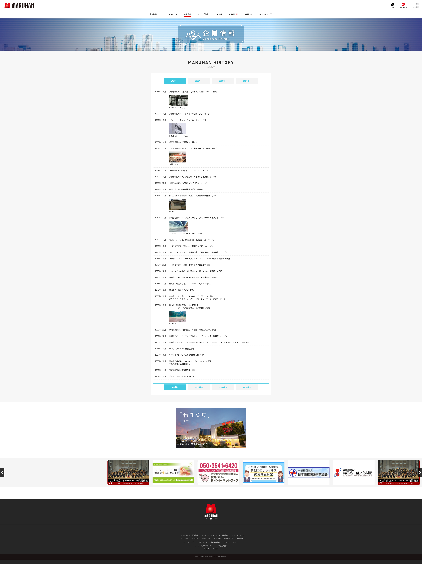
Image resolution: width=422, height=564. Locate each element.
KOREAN (413, 7)
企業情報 (187, 14)
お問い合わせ (203, 542)
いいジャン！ (264, 14)
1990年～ (199, 81)
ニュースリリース (170, 14)
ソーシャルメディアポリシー (205, 546)
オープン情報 (183, 538)
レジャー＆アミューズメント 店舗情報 (215, 535)
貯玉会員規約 (222, 546)
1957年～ (175, 81)
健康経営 (232, 14)
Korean (215, 549)
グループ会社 (203, 14)
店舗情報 (153, 14)
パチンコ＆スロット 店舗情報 (188, 535)
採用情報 (248, 14)
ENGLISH (413, 4)
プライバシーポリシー (231, 542)
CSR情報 (218, 14)
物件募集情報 (215, 542)
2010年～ (247, 81)
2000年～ (223, 81)
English (206, 549)
